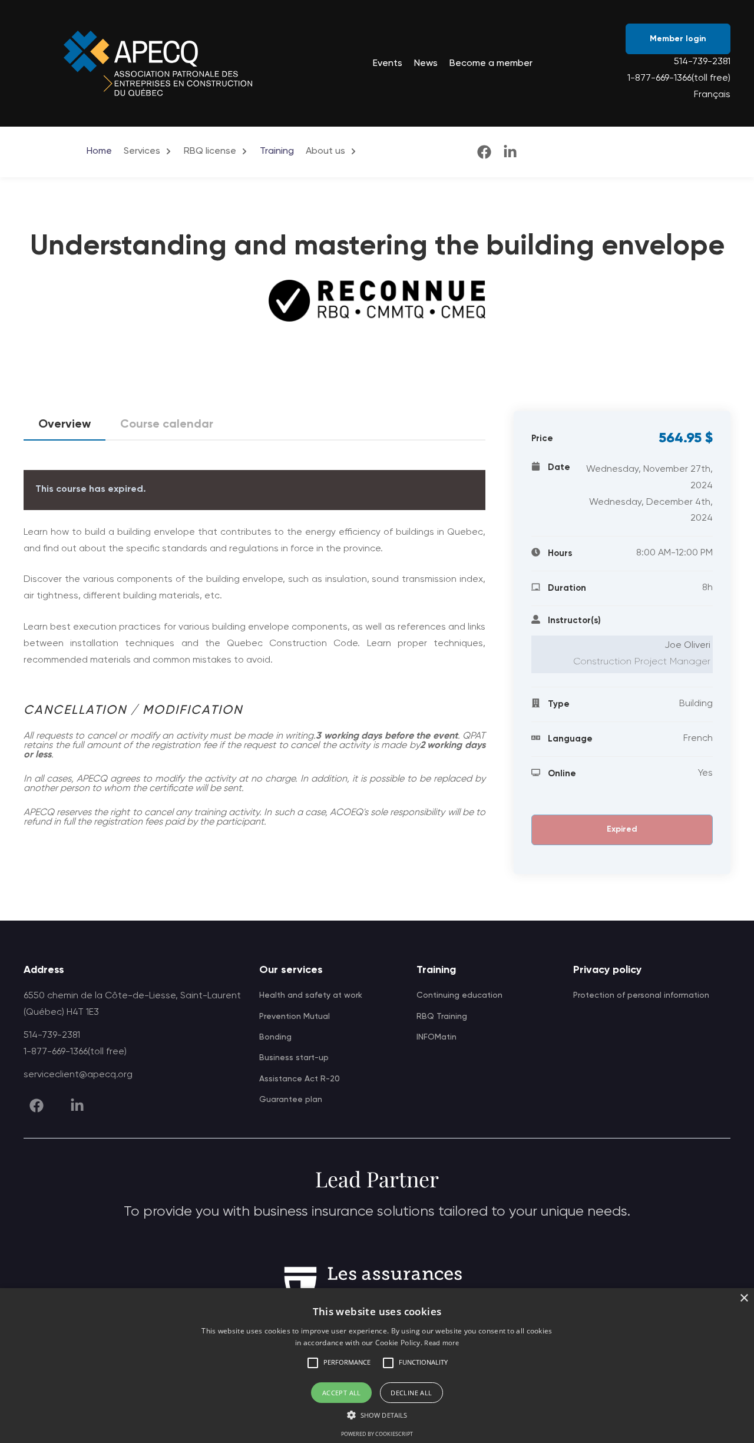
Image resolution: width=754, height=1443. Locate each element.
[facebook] (484, 152)
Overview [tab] (64, 425)
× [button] (743, 1298)
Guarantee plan (290, 1100)
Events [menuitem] (387, 63)
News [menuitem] (426, 63)
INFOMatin (436, 1037)
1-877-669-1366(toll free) (678, 78)
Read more (441, 1342)
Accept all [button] (341, 1392)
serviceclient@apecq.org (78, 1075)
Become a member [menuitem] (491, 63)
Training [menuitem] (277, 151)
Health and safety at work (310, 995)
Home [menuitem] (99, 151)
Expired (622, 829)
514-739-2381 (702, 62)
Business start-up (294, 1058)
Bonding (275, 1037)
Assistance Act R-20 (299, 1079)
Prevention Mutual (294, 1016)
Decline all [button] (411, 1392)
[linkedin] (510, 152)
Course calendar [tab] (166, 425)
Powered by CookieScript (377, 1434)
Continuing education (459, 995)
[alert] (377, 1365)
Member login (678, 39)
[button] (313, 1363)
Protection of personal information (641, 995)
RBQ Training (441, 1016)
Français (712, 95)
